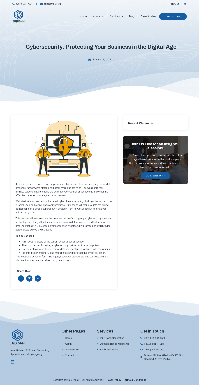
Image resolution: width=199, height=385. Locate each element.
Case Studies (148, 16)
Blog (131, 16)
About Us (98, 16)
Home (83, 16)
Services (115, 16)
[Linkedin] (12, 362)
